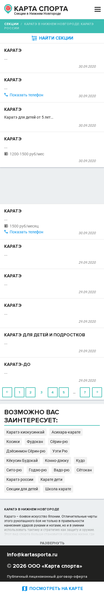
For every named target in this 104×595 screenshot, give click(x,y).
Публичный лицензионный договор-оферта (47, 576)
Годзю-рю (38, 470)
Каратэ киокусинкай (25, 432)
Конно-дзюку (57, 460)
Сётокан (84, 470)
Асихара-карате (66, 432)
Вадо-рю (61, 470)
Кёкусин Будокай (22, 460)
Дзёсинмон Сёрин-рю (25, 451)
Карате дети (51, 479)
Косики (13, 441)
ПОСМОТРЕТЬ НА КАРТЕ (52, 588)
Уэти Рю (59, 451)
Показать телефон (26, 95)
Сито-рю (14, 470)
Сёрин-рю (59, 441)
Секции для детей (22, 489)
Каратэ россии (19, 479)
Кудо (80, 460)
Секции (11, 24)
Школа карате (58, 489)
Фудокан (35, 441)
